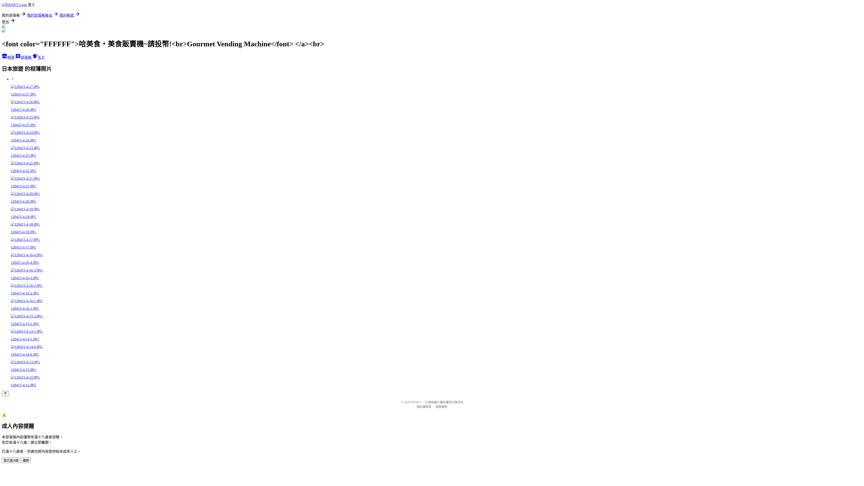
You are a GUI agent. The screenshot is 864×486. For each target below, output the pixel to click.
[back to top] (5, 393)
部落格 (26, 57)
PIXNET (416, 402)
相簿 (11, 57)
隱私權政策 (424, 406)
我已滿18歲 (11, 460)
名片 (41, 57)
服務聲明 (441, 406)
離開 (26, 460)
